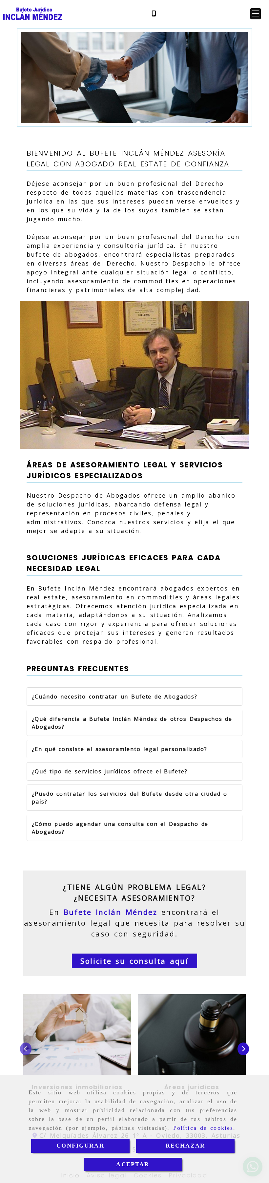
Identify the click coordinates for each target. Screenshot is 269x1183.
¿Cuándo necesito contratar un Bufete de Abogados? (114, 696)
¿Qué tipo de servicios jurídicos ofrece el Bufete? (110, 771)
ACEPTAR (132, 1164)
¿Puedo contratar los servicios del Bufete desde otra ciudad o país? (129, 797)
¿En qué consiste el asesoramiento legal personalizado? (119, 749)
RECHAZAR (185, 1145)
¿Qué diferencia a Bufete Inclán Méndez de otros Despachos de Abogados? (132, 722)
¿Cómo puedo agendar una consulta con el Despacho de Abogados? (120, 827)
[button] (255, 13)
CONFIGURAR (80, 1145)
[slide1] (138, 123)
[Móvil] (153, 13)
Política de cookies (203, 1128)
